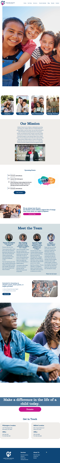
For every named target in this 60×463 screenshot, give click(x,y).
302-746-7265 (5, 434)
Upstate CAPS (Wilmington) (16, 179)
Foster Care (23, 457)
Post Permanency (24, 454)
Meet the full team (51, 274)
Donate (30, 409)
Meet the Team (36, 454)
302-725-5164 (38, 435)
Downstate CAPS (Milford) (16, 175)
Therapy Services (24, 459)
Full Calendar (19, 192)
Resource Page (32, 214)
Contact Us (35, 456)
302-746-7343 (7, 435)
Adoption (23, 456)
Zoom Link (6, 294)
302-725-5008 (37, 434)
